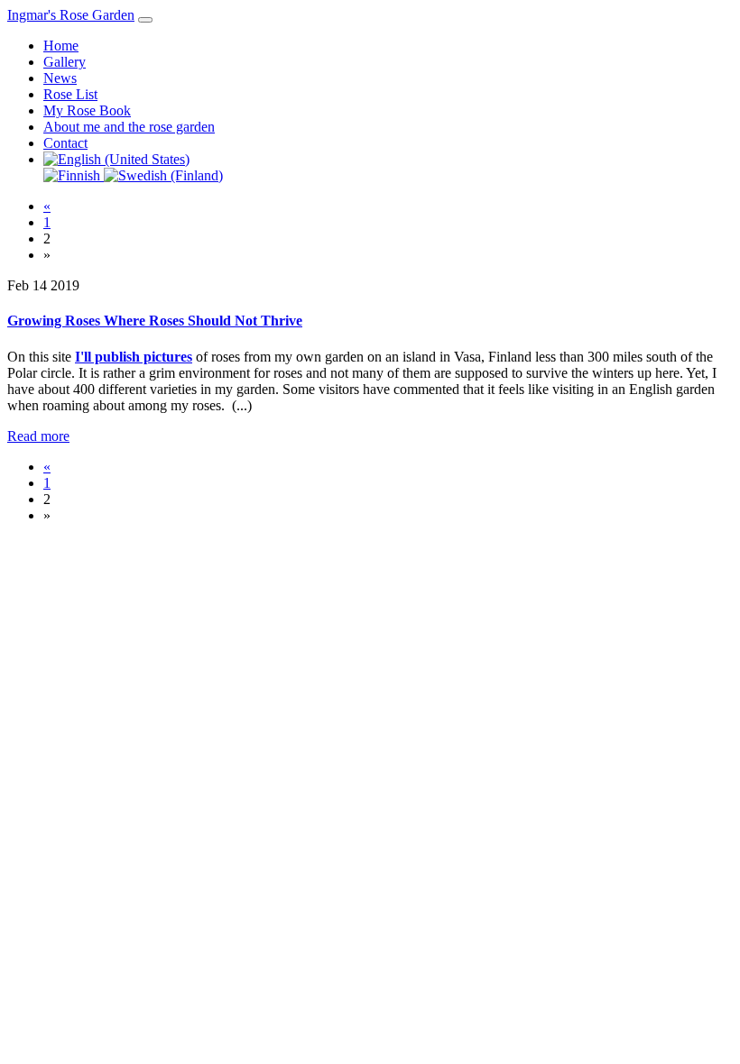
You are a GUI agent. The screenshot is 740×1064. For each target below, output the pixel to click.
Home (61, 45)
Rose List (70, 94)
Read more (38, 436)
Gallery (64, 61)
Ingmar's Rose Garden (70, 15)
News (60, 78)
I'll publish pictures (133, 356)
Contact (65, 143)
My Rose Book (87, 110)
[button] (116, 159)
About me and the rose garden (129, 126)
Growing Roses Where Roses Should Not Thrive (154, 320)
